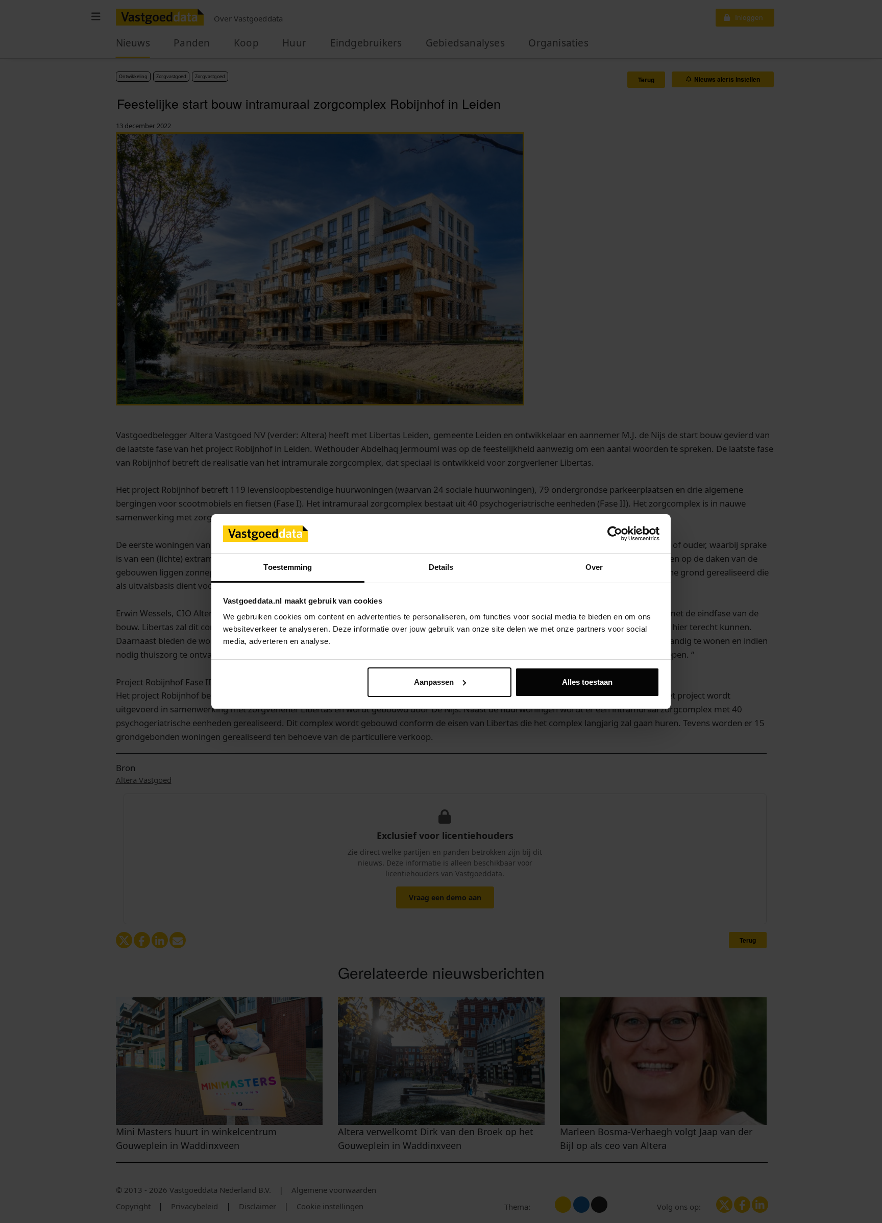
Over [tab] (594, 567)
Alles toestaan (587, 682)
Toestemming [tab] (287, 567)
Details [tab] (441, 567)
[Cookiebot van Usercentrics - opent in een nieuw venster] (614, 533)
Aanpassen (434, 682)
